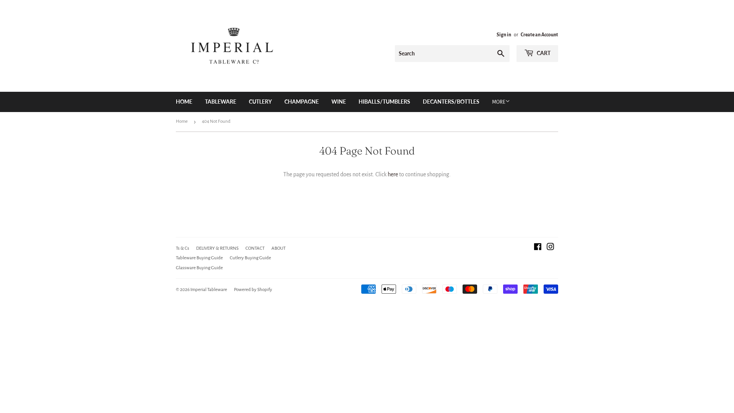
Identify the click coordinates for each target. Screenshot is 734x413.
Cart (543, 53)
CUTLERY (260, 101)
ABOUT (278, 248)
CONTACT (255, 248)
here (393, 174)
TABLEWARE (220, 101)
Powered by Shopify (253, 289)
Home (184, 101)
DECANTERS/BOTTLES (451, 101)
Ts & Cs (182, 248)
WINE (338, 101)
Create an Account (539, 34)
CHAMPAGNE (301, 101)
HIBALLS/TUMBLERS (384, 101)
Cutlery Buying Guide (250, 257)
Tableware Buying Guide (199, 257)
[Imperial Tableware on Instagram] (550, 248)
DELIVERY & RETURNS (217, 248)
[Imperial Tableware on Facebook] (538, 248)
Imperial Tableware (208, 289)
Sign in (504, 34)
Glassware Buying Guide (199, 267)
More (498, 102)
